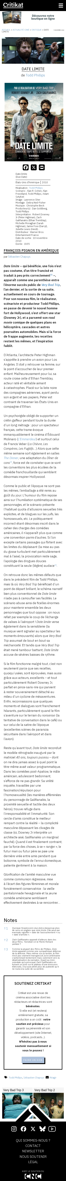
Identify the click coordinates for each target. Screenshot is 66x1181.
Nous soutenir (33, 1157)
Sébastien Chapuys (33, 1077)
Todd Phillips (35, 75)
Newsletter (33, 1151)
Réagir (53, 1077)
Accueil (6, 30)
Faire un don (33, 1060)
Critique (37, 30)
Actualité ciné (21, 30)
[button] (51, 275)
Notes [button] (10, 920)
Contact (33, 1146)
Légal (33, 1162)
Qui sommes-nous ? (33, 1140)
